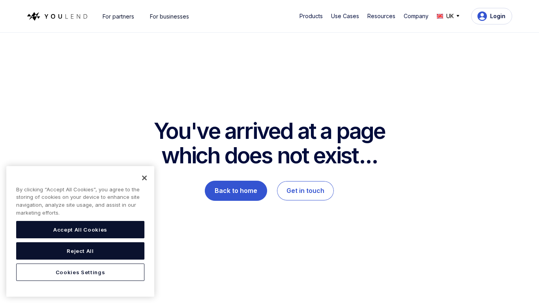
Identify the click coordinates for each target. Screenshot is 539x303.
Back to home (236, 191)
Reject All (80, 251)
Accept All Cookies (80, 229)
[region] (80, 231)
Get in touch (305, 191)
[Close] (144, 178)
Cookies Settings (80, 272)
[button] (312, 16)
